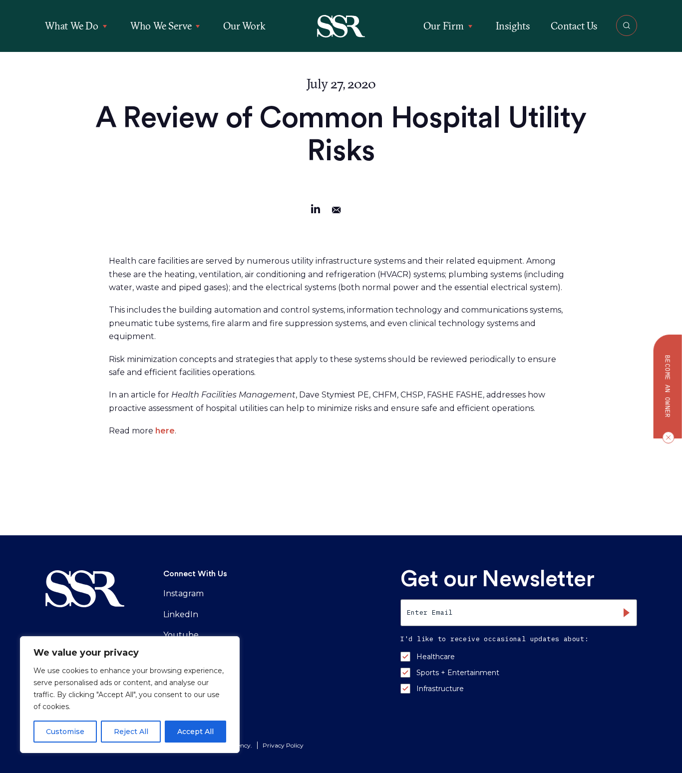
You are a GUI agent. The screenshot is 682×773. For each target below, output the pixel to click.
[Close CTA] (666, 437)
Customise (65, 731)
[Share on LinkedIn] (315, 210)
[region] (130, 694)
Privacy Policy (283, 745)
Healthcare (435, 656)
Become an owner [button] (668, 386)
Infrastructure (440, 688)
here (165, 430)
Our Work (244, 25)
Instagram (183, 593)
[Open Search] (626, 25)
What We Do (71, 25)
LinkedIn (180, 614)
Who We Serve (161, 25)
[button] (341, 26)
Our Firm (443, 25)
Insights (513, 25)
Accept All (195, 731)
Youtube (181, 635)
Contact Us (574, 25)
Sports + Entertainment (457, 672)
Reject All (131, 731)
